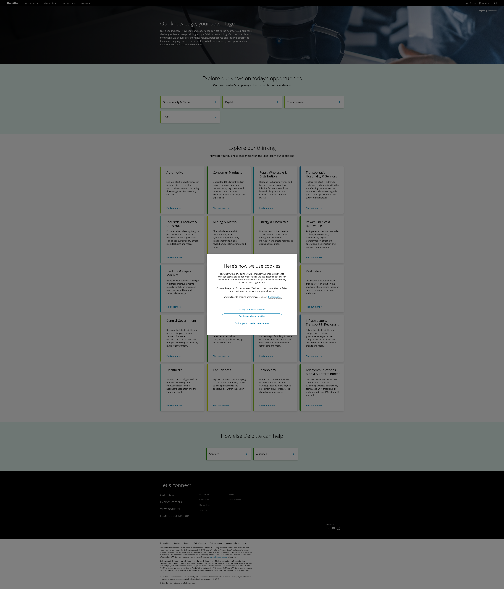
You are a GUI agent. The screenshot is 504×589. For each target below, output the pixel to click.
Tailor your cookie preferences (252, 323)
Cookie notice (275, 296)
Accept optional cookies (252, 309)
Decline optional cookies (252, 316)
